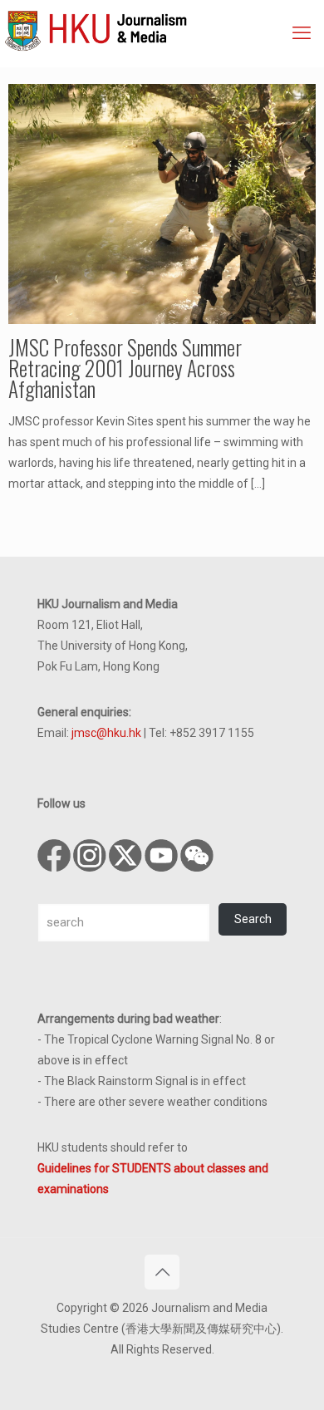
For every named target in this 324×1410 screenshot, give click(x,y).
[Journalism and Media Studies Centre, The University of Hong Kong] (164, 29)
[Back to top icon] (162, 1272)
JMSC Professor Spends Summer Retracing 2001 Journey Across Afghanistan (125, 368)
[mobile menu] (301, 33)
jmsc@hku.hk (106, 732)
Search (253, 919)
